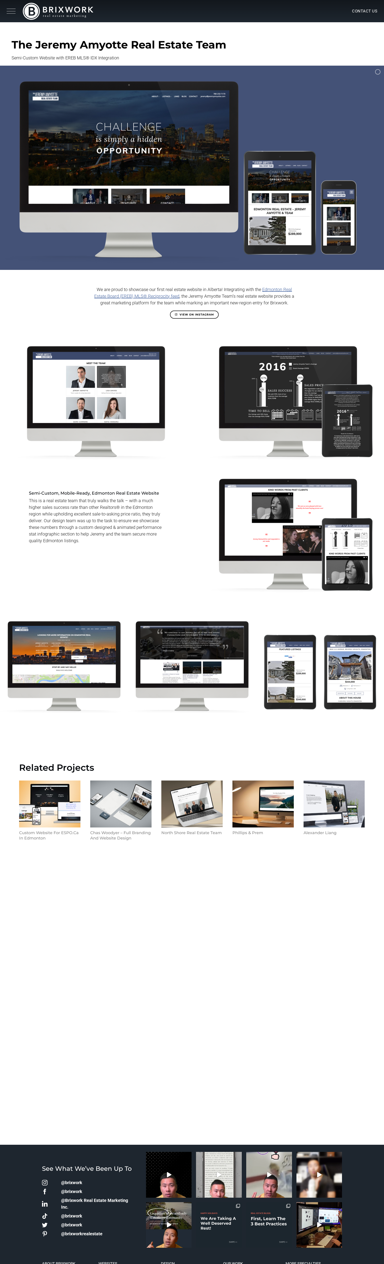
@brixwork (71, 1182)
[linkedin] (45, 1204)
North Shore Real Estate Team (191, 832)
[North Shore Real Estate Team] (192, 804)
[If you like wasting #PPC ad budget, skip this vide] (169, 1225)
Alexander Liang (320, 832)
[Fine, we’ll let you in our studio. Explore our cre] (319, 1225)
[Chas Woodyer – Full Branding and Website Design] (121, 804)
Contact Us (364, 11)
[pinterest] (45, 1234)
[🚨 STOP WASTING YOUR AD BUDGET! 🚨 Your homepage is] (319, 1175)
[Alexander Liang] (334, 804)
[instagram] (45, 1182)
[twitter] (45, 1225)
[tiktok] (45, 1216)
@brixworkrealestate (81, 1233)
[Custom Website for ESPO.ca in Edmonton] (49, 804)
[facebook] (45, 1191)
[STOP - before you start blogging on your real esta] (269, 1225)
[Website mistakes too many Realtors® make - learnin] (269, 1175)
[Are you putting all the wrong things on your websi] (219, 1175)
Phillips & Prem (247, 832)
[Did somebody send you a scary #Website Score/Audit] (169, 1175)
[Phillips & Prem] (263, 804)
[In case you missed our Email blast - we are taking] (219, 1225)
